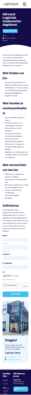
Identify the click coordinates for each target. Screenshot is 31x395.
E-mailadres (7, 263)
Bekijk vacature (10, 31)
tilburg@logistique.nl (13, 359)
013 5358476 (11, 357)
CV (4, 272)
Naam (5, 236)
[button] (24, 4)
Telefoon (7, 254)
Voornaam (5, 243)
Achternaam (6, 251)
